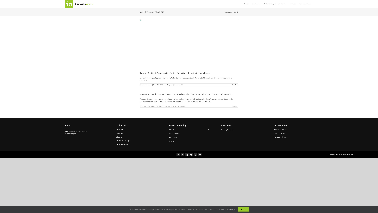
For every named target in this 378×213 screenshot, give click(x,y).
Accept (243, 209)
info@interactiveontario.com (78, 131)
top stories (173, 106)
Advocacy (167, 106)
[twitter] (182, 154)
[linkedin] (187, 154)
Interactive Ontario (146, 85)
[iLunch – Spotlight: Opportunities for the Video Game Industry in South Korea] (189, 44)
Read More (235, 85)
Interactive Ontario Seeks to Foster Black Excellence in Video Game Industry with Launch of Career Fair (186, 94)
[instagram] (195, 154)
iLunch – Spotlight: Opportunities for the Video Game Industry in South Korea (175, 73)
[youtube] (200, 154)
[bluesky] (191, 154)
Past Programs (169, 85)
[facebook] (178, 154)
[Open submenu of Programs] (208, 130)
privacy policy (232, 209)
